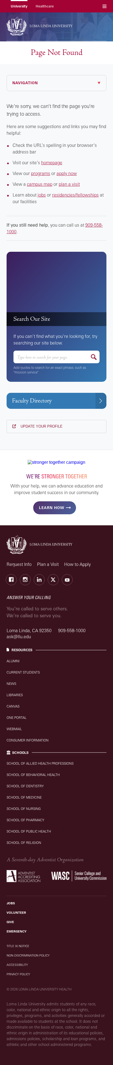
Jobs (11, 903)
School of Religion (24, 843)
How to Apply (77, 564)
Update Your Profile (41, 426)
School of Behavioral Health (33, 775)
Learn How (51, 507)
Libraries (15, 695)
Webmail (14, 729)
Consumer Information (28, 740)
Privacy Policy (18, 974)
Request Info (19, 564)
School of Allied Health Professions (40, 763)
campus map (39, 184)
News (11, 684)
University (19, 6)
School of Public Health (29, 831)
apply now (66, 173)
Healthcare (45, 6)
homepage (51, 162)
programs (40, 173)
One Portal (17, 718)
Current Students (23, 672)
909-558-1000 (72, 630)
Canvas (13, 706)
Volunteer (16, 913)
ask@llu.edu (19, 636)
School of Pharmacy (25, 820)
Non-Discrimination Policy (28, 955)
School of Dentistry (25, 786)
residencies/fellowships (75, 195)
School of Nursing (24, 809)
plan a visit (69, 184)
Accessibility (17, 965)
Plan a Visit (48, 564)
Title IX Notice (18, 946)
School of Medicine (24, 797)
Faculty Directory (32, 400)
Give (10, 922)
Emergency (17, 931)
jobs (42, 195)
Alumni (13, 661)
